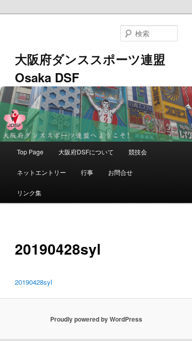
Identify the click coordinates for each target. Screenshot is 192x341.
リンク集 (29, 192)
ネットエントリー (41, 172)
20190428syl (33, 282)
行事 (87, 172)
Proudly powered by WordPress (96, 319)
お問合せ (120, 172)
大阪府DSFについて (86, 151)
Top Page (30, 151)
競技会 (138, 151)
